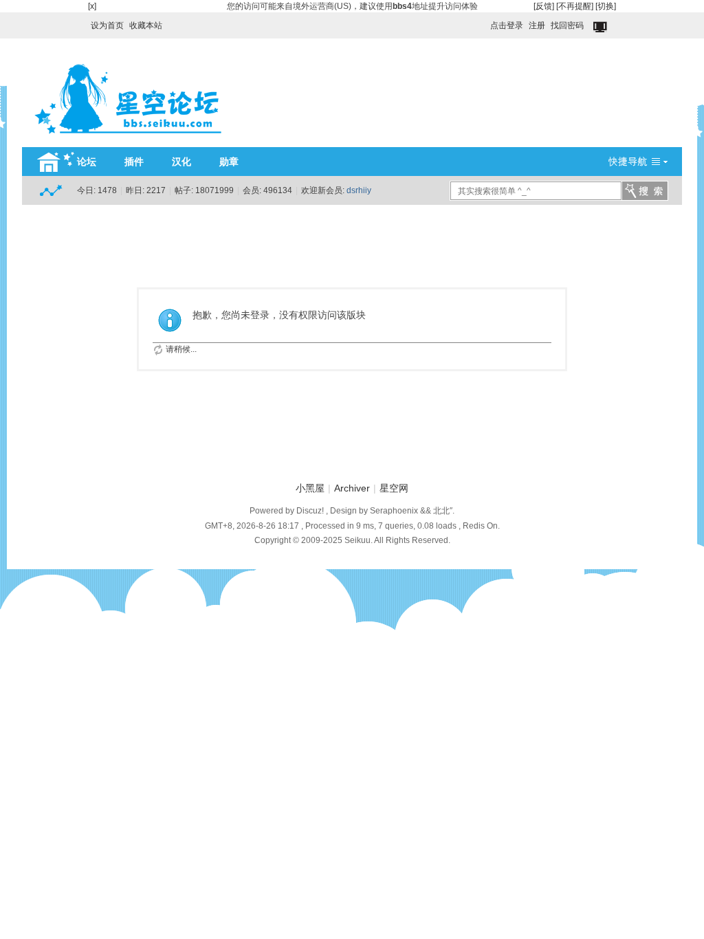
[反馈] (544, 6)
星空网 (394, 488)
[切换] (605, 6)
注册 (537, 25)
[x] (92, 6)
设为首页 (107, 25)
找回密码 (567, 25)
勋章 (229, 161)
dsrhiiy (358, 190)
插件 (134, 161)
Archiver (352, 488)
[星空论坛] (128, 139)
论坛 (86, 161)
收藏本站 (145, 25)
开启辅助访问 (484, 22)
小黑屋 (310, 488)
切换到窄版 (601, 27)
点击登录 (506, 25)
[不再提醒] (574, 6)
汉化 (181, 161)
